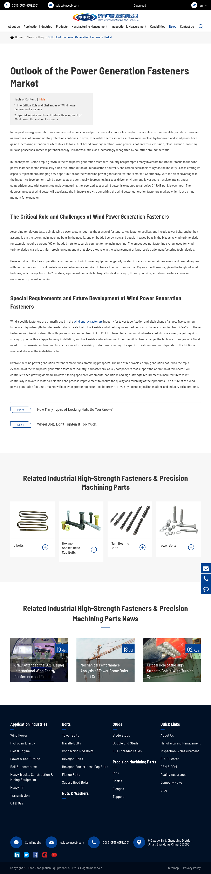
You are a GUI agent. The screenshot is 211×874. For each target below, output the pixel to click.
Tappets (118, 796)
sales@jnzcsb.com (64, 5)
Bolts (66, 724)
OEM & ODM (169, 766)
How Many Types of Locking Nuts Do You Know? (75, 409)
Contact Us (187, 26)
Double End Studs (125, 743)
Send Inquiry (33, 842)
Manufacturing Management (89, 26)
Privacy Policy (192, 868)
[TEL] (206, 579)
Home (19, 37)
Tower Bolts (167, 545)
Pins (116, 773)
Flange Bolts (71, 774)
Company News (171, 782)
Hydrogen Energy (22, 743)
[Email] (206, 568)
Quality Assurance (173, 774)
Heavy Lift (17, 787)
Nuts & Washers (75, 793)
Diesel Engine (20, 751)
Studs (117, 724)
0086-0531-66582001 (22, 5)
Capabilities (157, 26)
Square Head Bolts (75, 782)
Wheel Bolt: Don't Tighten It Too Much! (67, 423)
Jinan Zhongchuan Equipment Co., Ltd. (52, 868)
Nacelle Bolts (71, 743)
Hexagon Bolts (72, 758)
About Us (14, 26)
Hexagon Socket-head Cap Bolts (71, 547)
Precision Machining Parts (134, 761)
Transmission (20, 795)
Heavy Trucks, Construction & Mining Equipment (31, 777)
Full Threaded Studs (127, 751)
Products (62, 26)
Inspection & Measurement (128, 26)
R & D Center (170, 758)
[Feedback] (206, 589)
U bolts (18, 545)
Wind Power (18, 735)
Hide (42, 99)
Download (140, 5)
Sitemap (173, 868)
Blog (41, 37)
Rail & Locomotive (23, 766)
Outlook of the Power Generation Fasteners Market (80, 37)
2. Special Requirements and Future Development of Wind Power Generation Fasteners (48, 117)
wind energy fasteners (88, 321)
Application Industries (38, 26)
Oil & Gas (16, 803)
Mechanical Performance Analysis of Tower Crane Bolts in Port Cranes (104, 670)
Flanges (118, 788)
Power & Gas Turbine (25, 758)
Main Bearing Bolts (120, 545)
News (172, 26)
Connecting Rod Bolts (78, 751)
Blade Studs (121, 735)
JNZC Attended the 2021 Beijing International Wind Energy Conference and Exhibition (39, 670)
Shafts (117, 780)
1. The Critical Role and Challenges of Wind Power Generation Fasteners (45, 107)
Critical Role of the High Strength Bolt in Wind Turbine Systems (170, 670)
